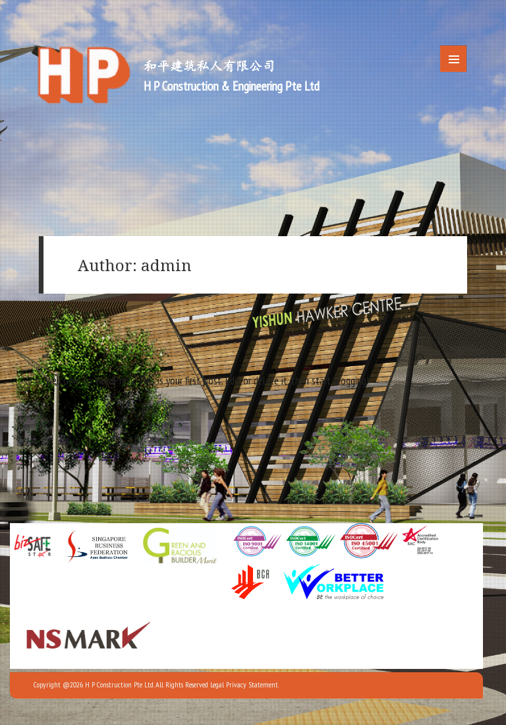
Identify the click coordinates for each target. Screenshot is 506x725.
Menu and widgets (453, 59)
